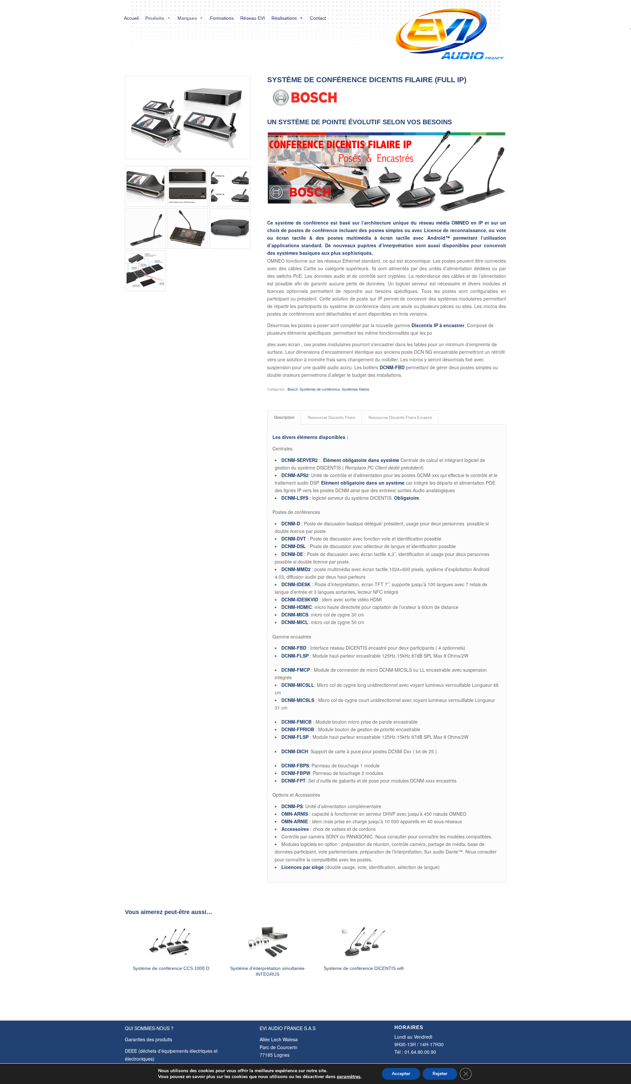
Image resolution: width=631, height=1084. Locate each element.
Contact (318, 18)
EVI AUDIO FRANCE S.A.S (288, 1028)
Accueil (131, 18)
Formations (222, 18)
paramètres (349, 1077)
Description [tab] (284, 417)
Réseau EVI (252, 18)
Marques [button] (187, 18)
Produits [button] (154, 18)
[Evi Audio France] (449, 29)
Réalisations (284, 18)
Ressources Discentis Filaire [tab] (331, 417)
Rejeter (439, 1074)
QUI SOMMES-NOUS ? (149, 1028)
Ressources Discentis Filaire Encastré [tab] (400, 417)
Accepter (401, 1074)
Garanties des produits (148, 1039)
